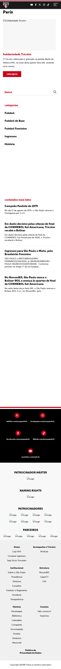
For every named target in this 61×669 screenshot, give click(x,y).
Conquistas (17, 625)
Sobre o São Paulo (17, 572)
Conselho (16, 586)
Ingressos (11, 136)
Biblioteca (16, 616)
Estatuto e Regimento (16, 590)
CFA (44, 581)
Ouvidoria (16, 595)
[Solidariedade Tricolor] (29, 48)
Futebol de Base (15, 120)
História (10, 144)
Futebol (9, 113)
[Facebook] (35, 5)
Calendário (17, 620)
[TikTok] (48, 5)
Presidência (16, 577)
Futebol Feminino (16, 128)
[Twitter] (40, 5)
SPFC (6, 5)
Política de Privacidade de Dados (30, 651)
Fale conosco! (44, 611)
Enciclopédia (17, 629)
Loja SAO (16, 551)
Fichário (16, 634)
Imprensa (44, 616)
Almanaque (16, 611)
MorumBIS (44, 572)
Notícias (44, 551)
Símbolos (16, 638)
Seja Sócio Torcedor (16, 560)
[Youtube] (31, 5)
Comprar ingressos (17, 556)
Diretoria (17, 581)
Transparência (16, 599)
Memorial (16, 642)
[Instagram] (44, 5)
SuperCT (44, 577)
